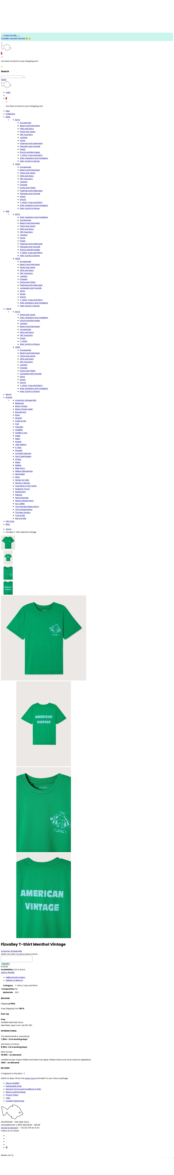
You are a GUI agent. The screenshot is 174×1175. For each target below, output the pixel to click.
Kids (7, 211)
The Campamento (23, 509)
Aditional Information (15, 977)
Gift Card (10, 521)
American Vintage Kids (25, 400)
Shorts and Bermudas (30, 152)
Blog (8, 524)
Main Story (20, 468)
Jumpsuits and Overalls (31, 288)
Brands (9, 397)
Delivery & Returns (14, 980)
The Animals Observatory (27, 506)
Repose (18, 494)
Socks (22, 140)
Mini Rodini (20, 474)
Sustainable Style (14, 1086)
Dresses (23, 184)
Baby (8, 117)
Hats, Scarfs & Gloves (30, 161)
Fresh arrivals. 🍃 (11, 35)
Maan (17, 462)
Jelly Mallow (20, 444)
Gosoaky (19, 427)
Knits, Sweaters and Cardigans (34, 158)
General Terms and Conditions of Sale (23, 1089)
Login (8, 92)
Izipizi (17, 438)
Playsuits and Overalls (30, 146)
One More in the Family (26, 486)
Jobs (8, 1098)
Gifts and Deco (27, 128)
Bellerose (19, 403)
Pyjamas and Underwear (31, 143)
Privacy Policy (12, 1095)
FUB (17, 424)
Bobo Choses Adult (24, 409)
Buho (17, 415)
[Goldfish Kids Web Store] (6, 50)
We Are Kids (20, 518)
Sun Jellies (20, 503)
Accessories (25, 122)
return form (30, 1078)
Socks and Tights (28, 187)
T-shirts (23, 341)
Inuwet (18, 441)
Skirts (22, 291)
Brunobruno (20, 412)
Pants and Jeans (27, 131)
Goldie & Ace (21, 432)
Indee (17, 435)
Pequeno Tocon (22, 489)
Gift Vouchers (26, 134)
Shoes (22, 149)
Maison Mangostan (24, 471)
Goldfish (19, 429)
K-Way (18, 447)
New (8, 111)
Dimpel (18, 418)
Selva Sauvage (22, 497)
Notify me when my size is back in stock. (19, 954)
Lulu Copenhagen (23, 456)
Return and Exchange (16, 1092)
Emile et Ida (20, 421)
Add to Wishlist (8, 972)
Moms (8, 394)
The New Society (23, 512)
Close (3, 79)
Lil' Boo (18, 459)
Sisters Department (24, 500)
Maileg (18, 465)
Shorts (23, 199)
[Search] (24, 77)
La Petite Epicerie (23, 453)
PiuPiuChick (20, 491)
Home (8, 529)
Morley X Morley (22, 483)
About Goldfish (12, 1083)
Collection (10, 114)
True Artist (20, 515)
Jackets (23, 137)
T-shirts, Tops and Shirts (31, 155)
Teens (8, 308)
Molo (17, 477)
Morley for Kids (22, 480)
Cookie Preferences (15, 1101)
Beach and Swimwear (30, 125)
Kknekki (18, 450)
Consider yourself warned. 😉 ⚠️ (16, 38)
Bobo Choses (21, 406)
